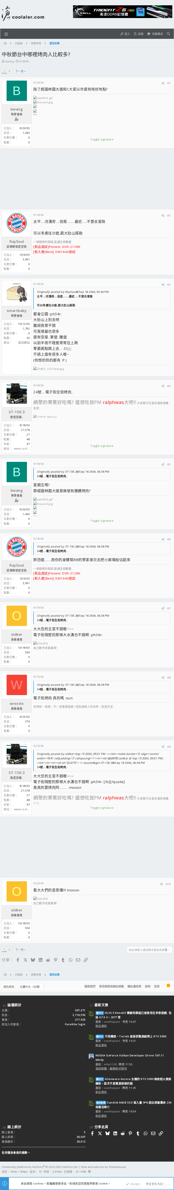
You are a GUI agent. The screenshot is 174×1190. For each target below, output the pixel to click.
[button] (6, 34)
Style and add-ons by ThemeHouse (103, 1167)
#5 (169, 464)
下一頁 (19, 71)
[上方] (163, 986)
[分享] (163, 83)
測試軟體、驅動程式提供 (111, 1068)
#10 (168, 884)
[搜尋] (168, 34)
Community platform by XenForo (40, 1167)
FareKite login (75, 1024)
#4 (169, 386)
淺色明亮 (8, 987)
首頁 (157, 986)
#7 (169, 608)
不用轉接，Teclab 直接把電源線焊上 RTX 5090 (131, 1036)
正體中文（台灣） (31, 987)
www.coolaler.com (26, 448)
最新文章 (101, 1005)
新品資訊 (101, 1026)
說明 (147, 986)
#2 (169, 215)
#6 (169, 539)
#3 (169, 284)
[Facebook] (170, 1169)
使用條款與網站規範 (111, 986)
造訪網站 (24, 342)
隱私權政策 (134, 986)
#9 (169, 747)
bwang (9, 61)
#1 (169, 83)
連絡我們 (89, 986)
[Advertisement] (87, 178)
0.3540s (57, 1171)
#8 (169, 677)
